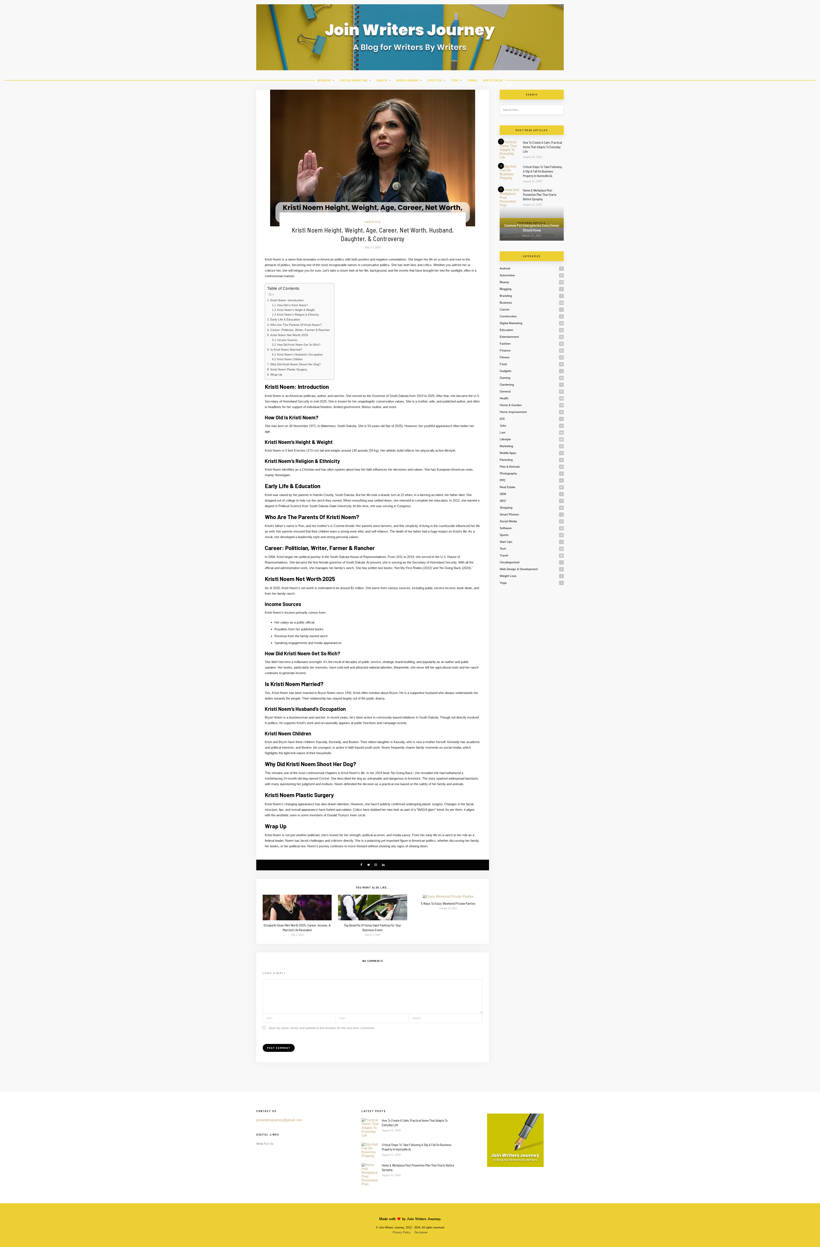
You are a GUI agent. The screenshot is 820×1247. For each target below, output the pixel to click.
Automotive (507, 275)
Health (381, 80)
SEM (503, 494)
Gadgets (505, 371)
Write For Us (493, 80)
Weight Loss (508, 576)
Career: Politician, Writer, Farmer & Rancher (300, 330)
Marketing (506, 446)
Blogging (505, 289)
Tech (454, 80)
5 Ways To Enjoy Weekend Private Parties (448, 903)
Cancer (505, 309)
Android (505, 268)
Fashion (505, 343)
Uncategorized (509, 562)
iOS (502, 418)
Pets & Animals (510, 466)
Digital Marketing (354, 80)
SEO (503, 500)
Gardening (507, 384)
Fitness (505, 357)
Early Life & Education (285, 319)
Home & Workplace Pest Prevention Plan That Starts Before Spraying (539, 194)
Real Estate (507, 487)
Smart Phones (509, 514)
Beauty (504, 282)
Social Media (508, 521)
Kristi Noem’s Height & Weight (296, 310)
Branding (506, 295)
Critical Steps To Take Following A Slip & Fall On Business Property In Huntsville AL (542, 171)
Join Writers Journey (423, 1219)
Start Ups (506, 541)
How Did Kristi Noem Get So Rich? (298, 344)
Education (506, 330)
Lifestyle (434, 80)
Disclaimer (421, 1232)
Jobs (503, 425)
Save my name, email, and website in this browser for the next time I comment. (321, 1028)
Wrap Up (276, 374)
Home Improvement (513, 412)
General (505, 391)
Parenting (506, 459)
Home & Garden (407, 80)
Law (502, 432)
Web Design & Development (519, 569)
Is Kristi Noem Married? (286, 349)
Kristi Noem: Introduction (287, 300)
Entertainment (509, 336)
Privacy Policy (402, 1232)
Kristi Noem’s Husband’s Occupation (300, 354)
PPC (503, 480)
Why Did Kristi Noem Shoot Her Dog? (295, 364)
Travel (472, 80)
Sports (504, 535)
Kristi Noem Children (290, 359)
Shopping (506, 507)
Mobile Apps (508, 453)
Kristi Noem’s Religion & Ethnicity (298, 314)
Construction (508, 316)
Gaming (505, 377)
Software (506, 528)
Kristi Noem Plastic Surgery (288, 369)
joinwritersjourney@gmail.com (279, 1120)
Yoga (503, 582)
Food (503, 364)
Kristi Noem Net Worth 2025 (289, 335)
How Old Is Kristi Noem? (292, 305)
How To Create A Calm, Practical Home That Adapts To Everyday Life (542, 147)
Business (324, 80)
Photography (508, 473)
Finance (505, 350)
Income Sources (287, 340)
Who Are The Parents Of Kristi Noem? (296, 324)
